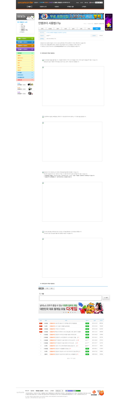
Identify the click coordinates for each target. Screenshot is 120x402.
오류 (81, 28)
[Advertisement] (25, 105)
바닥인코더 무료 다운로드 (48, 53)
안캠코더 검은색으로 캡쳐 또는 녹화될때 (64, 354)
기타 (97, 28)
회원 (89, 28)
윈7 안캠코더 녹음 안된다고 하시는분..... (64, 343)
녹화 (65, 28)
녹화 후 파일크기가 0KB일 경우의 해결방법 (63, 323)
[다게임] (71, 308)
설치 (73, 28)
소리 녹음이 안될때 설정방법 (60, 326)
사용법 (50, 28)
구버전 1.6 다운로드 (57, 329)
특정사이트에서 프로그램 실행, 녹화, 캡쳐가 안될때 (65, 331)
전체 (42, 28)
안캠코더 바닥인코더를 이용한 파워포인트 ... (63, 334)
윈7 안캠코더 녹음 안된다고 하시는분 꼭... (64, 340)
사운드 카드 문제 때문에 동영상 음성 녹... (64, 345)
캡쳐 (58, 28)
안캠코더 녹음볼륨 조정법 (60, 348)
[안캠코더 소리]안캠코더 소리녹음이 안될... (64, 337)
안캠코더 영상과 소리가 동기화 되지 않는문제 (65, 351)
